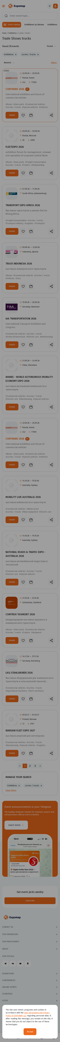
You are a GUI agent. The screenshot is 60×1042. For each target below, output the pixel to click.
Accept (30, 1031)
